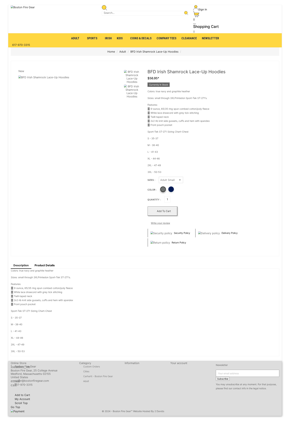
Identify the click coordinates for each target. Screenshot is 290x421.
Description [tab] (21, 265)
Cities (86, 371)
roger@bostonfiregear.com (32, 380)
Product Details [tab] (45, 265)
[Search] (186, 13)
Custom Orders (91, 366)
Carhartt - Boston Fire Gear (98, 376)
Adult (86, 381)
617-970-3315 (24, 384)
